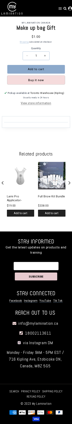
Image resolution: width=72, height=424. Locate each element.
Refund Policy (36, 396)
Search (14, 391)
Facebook (15, 300)
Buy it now (36, 80)
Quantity (36, 48)
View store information (36, 103)
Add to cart (20, 213)
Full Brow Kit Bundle (51, 196)
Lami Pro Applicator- (14, 198)
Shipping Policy (52, 391)
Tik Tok (58, 300)
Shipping (24, 42)
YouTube (45, 300)
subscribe (36, 276)
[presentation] (2, 183)
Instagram (30, 300)
